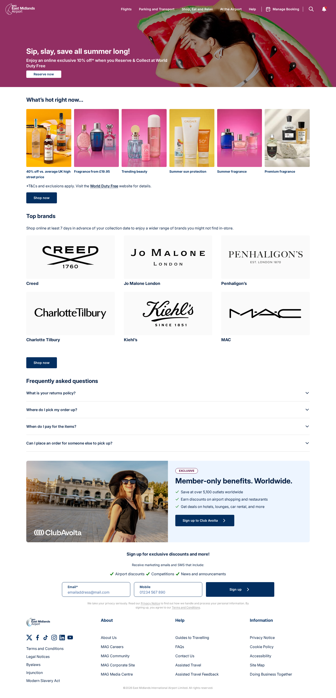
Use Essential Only (169, 108)
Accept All (203, 108)
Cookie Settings (136, 108)
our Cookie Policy (128, 96)
